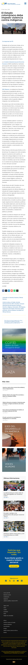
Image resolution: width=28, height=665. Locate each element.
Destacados (15, 307)
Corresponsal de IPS (7, 41)
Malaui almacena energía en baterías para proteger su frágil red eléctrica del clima (14, 403)
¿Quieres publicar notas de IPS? (11, 600)
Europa (5, 628)
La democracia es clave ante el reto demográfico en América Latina (13, 494)
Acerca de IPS (7, 592)
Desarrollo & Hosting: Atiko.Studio (14, 659)
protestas (5, 310)
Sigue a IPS (6, 605)
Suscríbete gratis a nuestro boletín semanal (14, 560)
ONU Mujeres (5, 89)
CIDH (12, 303)
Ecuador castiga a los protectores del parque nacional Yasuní (14, 514)
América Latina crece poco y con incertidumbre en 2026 (14, 534)
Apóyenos (6, 598)
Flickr (5, 613)
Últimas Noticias (7, 312)
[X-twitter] (10, 581)
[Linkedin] (22, 581)
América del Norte (8, 624)
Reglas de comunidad (8, 615)
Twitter (5, 609)
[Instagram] (14, 581)
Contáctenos (6, 596)
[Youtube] (18, 581)
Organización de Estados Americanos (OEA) (13, 308)
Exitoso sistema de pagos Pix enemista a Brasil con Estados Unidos (13, 395)
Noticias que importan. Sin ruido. (14, 552)
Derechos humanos (14, 297)
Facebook (6, 611)
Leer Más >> (5, 390)
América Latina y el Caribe (9, 302)
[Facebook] (6, 581)
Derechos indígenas (7, 307)
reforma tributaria (12, 310)
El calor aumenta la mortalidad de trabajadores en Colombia (12, 418)
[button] (3, 291)
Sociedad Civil (20, 310)
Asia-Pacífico (7, 626)
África (5, 620)
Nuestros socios (7, 594)
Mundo (5, 632)
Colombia (16, 303)
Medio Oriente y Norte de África (11, 630)
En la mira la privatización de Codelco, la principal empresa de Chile (13, 410)
